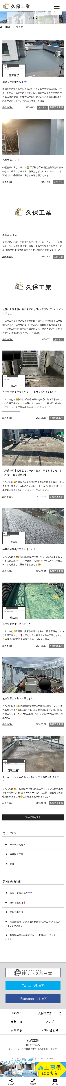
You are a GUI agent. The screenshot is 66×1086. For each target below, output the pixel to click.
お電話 (33, 1084)
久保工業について (49, 1013)
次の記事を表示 (33, 817)
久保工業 (33, 1040)
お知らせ (42, 107)
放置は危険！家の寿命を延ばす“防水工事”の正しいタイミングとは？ (32, 924)
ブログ (49, 1022)
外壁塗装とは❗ (18, 902)
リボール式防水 (17, 844)
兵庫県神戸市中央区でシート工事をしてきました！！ (30, 937)
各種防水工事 (56, 107)
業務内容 (16, 1022)
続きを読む (7, 107)
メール (55, 1084)
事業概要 (16, 1030)
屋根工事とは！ (17, 912)
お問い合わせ (49, 1030)
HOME (7, 27)
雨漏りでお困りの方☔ (21, 893)
